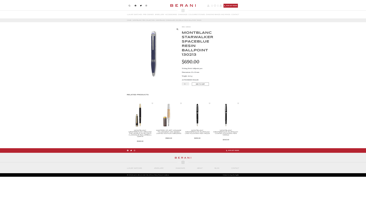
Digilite (237, 175)
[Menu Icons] (208, 6)
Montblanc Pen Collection (144, 20)
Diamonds (182, 14)
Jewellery (159, 14)
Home (129, 20)
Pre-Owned (148, 14)
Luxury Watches (134, 14)
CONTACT (235, 14)
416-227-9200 (231, 5)
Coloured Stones (196, 14)
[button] (152, 103)
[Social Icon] (135, 6)
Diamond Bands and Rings (218, 14)
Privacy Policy (153, 175)
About (200, 168)
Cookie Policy (145, 175)
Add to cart (200, 84)
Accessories (171, 14)
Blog (217, 168)
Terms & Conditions (163, 175)
